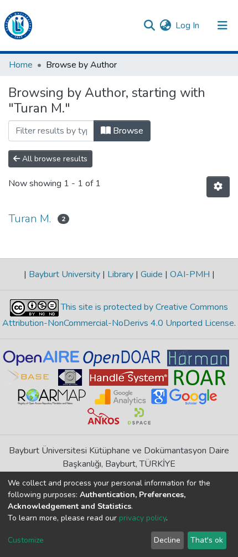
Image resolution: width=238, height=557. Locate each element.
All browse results (53, 159)
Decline (167, 540)
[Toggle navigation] (222, 25)
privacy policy (142, 518)
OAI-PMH (190, 274)
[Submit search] (149, 25)
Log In (187, 25)
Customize (26, 540)
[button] (165, 25)
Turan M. (29, 218)
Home (21, 65)
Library (120, 274)
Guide (151, 274)
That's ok (206, 540)
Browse (127, 131)
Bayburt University (64, 274)
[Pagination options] (218, 186)
